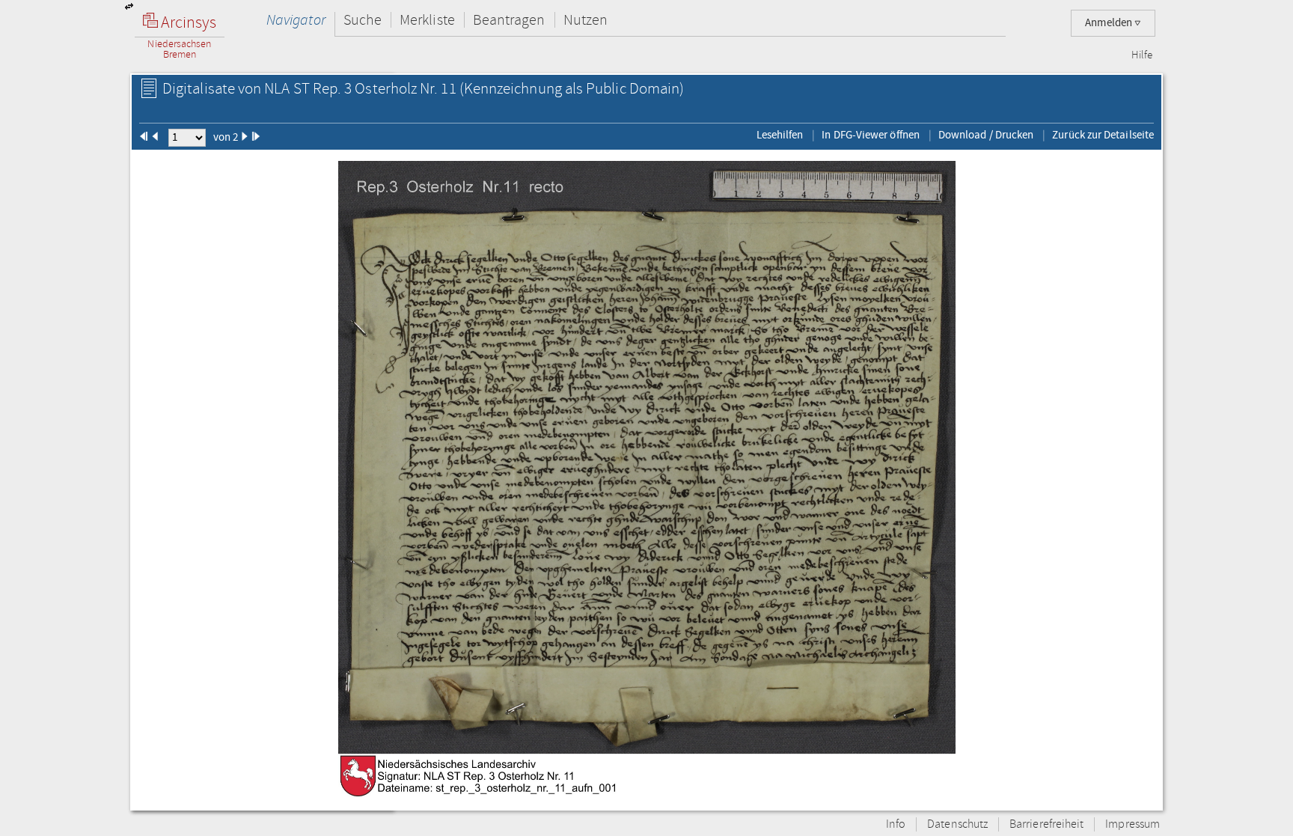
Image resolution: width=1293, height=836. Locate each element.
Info (895, 824)
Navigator (295, 19)
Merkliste (427, 19)
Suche (362, 19)
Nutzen (585, 19)
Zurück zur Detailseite (1103, 134)
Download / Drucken (985, 134)
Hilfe (1141, 55)
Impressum (1132, 824)
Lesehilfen (780, 134)
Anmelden (1109, 23)
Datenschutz (957, 824)
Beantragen (509, 19)
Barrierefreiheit (1046, 824)
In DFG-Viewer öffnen (871, 134)
